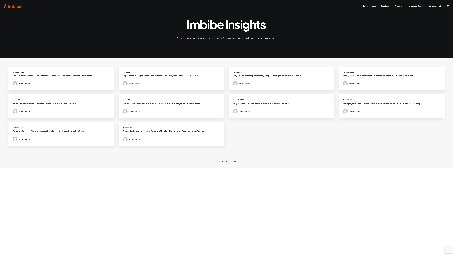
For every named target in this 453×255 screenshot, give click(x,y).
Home (365, 6)
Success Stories (417, 6)
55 (235, 161)
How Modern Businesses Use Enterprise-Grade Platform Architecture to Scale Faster (52, 75)
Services (385, 6)
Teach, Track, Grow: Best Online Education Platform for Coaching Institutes (378, 75)
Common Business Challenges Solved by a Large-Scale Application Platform (48, 131)
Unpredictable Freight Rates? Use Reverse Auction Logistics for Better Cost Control (162, 75)
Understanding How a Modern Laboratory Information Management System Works (161, 103)
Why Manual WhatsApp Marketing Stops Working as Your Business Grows (267, 75)
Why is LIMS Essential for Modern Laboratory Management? (261, 103)
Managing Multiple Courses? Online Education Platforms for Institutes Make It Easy (381, 103)
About (374, 6)
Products (399, 6)
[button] (440, 6)
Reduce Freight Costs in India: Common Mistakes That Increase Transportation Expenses (164, 131)
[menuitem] (365, 6)
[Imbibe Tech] (13, 6)
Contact (432, 6)
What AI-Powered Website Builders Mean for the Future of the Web (44, 103)
